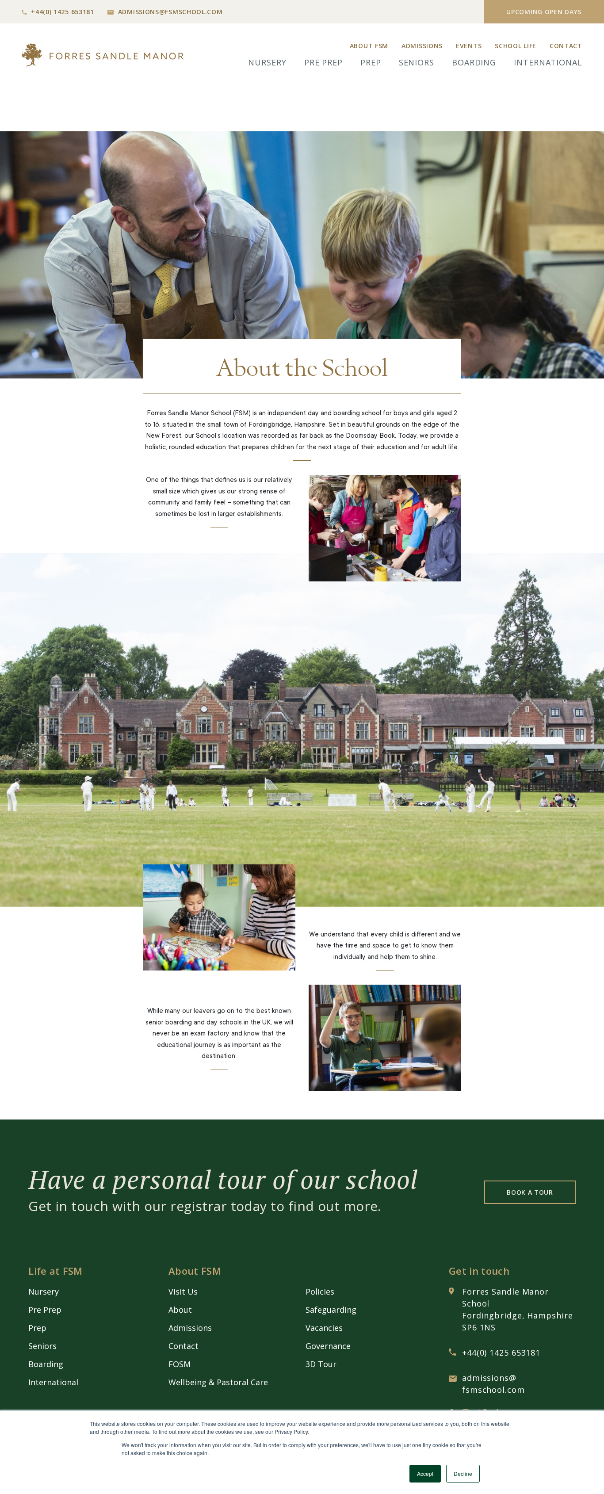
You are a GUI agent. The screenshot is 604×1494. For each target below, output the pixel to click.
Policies (320, 1291)
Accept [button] (425, 1473)
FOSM (179, 1364)
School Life (515, 46)
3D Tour (321, 1364)
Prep (370, 62)
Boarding (474, 62)
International (548, 62)
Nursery (267, 62)
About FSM (369, 46)
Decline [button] (463, 1473)
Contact (566, 46)
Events (469, 46)
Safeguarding (331, 1309)
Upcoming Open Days (543, 12)
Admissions (422, 46)
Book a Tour (530, 1192)
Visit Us (183, 1291)
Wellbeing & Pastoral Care (218, 1382)
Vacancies (324, 1327)
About (180, 1309)
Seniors (416, 62)
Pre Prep (323, 62)
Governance (328, 1346)
